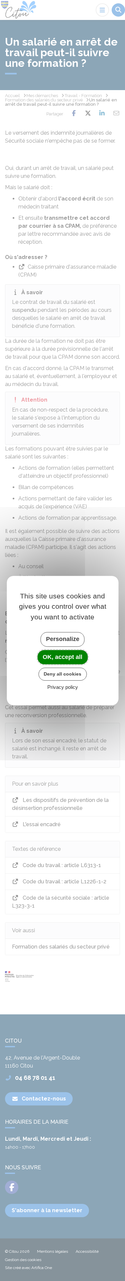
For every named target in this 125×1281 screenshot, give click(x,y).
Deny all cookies (62, 674)
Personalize (62, 639)
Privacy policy (62, 687)
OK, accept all (62, 657)
